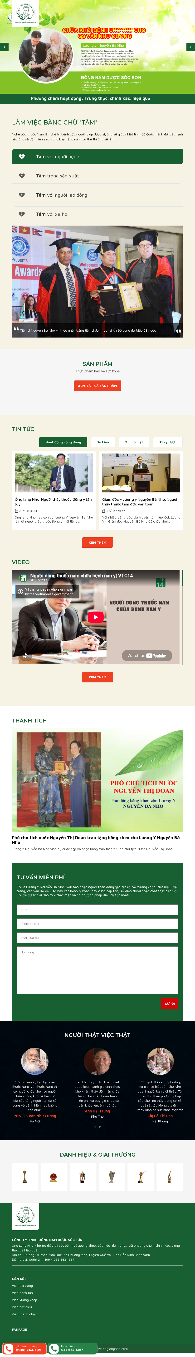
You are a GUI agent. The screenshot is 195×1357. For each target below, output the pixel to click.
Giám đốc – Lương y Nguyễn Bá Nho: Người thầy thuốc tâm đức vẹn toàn (139, 501)
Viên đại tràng (22, 1290)
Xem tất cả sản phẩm (97, 386)
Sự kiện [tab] (103, 442)
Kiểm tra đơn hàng (143, 12)
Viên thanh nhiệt (24, 1318)
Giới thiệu (148, 22)
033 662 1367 (64, 1263)
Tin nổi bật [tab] (134, 442)
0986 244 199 (122, 8)
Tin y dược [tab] (167, 442)
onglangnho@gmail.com (163, 8)
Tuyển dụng (174, 12)
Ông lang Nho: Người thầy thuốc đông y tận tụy (53, 501)
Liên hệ (174, 56)
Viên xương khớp (24, 1304)
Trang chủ (123, 22)
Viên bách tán (22, 1297)
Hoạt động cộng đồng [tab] (63, 442)
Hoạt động (148, 39)
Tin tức (126, 39)
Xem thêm (97, 542)
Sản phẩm (172, 22)
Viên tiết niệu (22, 1311)
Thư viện (173, 39)
